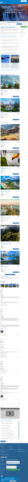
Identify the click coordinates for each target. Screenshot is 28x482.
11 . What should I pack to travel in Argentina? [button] (7, 438)
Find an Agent (2, 470)
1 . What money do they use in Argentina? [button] (6, 421)
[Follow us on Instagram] (5, 457)
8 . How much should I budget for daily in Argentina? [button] (7, 433)
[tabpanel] (5, 63)
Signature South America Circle (6, 243)
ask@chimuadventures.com (13, 449)
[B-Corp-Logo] (2, 476)
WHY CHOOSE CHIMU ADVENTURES (23, 30)
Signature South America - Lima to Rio (6, 142)
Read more (2, 480)
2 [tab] (9, 72)
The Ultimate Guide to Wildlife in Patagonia (15, 63)
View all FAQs (3, 441)
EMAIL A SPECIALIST (23, 26)
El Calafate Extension (4, 90)
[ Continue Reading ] (3, 34)
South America (2, 463)
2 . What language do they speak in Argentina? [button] (7, 423)
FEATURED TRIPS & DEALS (23, 33)
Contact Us (2, 473)
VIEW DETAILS (16, 96)
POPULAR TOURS (23, 34)
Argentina (22, 28)
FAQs (1, 465)
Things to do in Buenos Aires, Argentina (5, 63)
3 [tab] (10, 72)
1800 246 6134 (11, 448)
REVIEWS (22, 35)
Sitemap (2, 472)
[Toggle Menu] (26, 3)
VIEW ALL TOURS (10, 274)
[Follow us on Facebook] (2, 457)
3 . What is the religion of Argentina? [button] (5, 425)
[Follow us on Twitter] (1, 457)
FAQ (21, 36)
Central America (2, 464)
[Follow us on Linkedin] (3, 457)
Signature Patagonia (4, 266)
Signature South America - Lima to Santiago (6, 168)
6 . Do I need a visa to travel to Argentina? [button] (6, 430)
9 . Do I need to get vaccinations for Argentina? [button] (7, 435)
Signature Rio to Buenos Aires (6, 217)
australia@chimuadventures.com (4, 449)
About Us (2, 471)
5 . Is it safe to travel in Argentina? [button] (5, 428)
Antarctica (2, 461)
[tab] (10, 422)
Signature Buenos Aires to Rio (6, 191)
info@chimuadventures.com (21, 449)
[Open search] (10, 1)
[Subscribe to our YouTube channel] (6, 457)
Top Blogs (22, 31)
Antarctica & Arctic (9, 465)
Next (19, 72)
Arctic (1, 462)
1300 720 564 (2, 448)
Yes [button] (5, 305)
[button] (2, 285)
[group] (10, 281)
